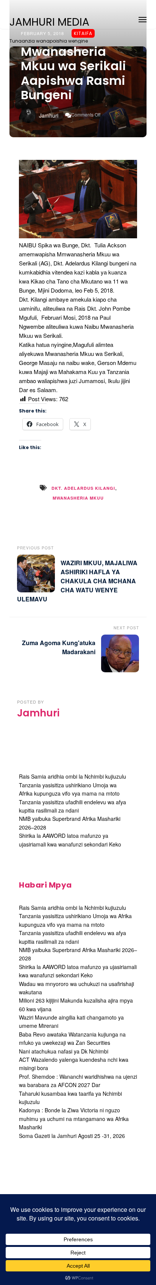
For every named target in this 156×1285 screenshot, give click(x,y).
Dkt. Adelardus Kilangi (83, 488)
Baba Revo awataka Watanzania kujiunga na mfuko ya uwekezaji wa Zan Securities (72, 1038)
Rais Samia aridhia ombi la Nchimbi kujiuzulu (72, 776)
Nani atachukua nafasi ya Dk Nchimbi (63, 1051)
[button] (143, 18)
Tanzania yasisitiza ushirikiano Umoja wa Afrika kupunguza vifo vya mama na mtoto (69, 789)
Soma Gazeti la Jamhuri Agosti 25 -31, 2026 (72, 1135)
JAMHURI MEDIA (49, 22)
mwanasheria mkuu (78, 498)
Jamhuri (48, 115)
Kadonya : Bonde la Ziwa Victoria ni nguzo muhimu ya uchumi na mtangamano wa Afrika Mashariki (74, 1118)
